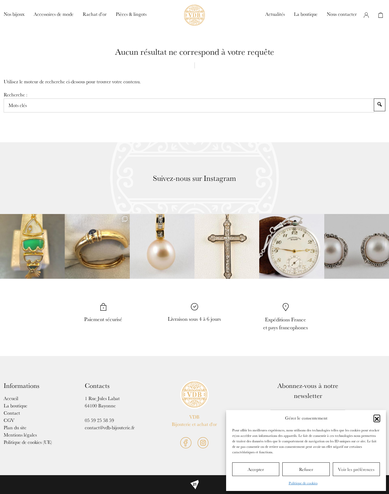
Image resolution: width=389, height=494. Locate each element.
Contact (12, 413)
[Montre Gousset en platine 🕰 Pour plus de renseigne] (291, 246)
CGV (9, 420)
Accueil (11, 398)
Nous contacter (342, 14)
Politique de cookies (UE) (28, 442)
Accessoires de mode (54, 14)
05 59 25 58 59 (99, 420)
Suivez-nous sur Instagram (194, 178)
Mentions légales (20, 435)
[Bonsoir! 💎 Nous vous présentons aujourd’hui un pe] (162, 246)
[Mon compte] (366, 15)
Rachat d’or (95, 14)
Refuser (306, 469)
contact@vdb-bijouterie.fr (110, 427)
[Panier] (380, 15)
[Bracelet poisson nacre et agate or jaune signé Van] (32, 246)
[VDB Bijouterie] (194, 394)
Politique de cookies (303, 483)
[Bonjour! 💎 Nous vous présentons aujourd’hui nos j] (356, 246)
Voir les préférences (356, 469)
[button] (377, 418)
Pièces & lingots (131, 14)
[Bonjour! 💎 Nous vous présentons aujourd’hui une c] (226, 246)
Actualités (275, 14)
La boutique (306, 14)
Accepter (256, 469)
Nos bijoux (14, 14)
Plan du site (15, 427)
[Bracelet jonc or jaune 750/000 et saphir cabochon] (97, 246)
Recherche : (15, 95)
